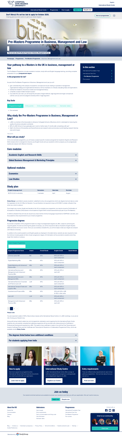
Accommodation (11, 412)
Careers (9, 414)
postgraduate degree (25, 73)
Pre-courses (86, 79)
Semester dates (40, 418)
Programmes (54, 10)
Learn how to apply (17, 380)
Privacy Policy (38, 426)
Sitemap (74, 426)
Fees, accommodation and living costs (46, 414)
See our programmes (102, 15)
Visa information (40, 416)
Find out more (89, 380)
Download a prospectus (26, 426)
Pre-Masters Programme (91, 76)
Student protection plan (63, 426)
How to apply (66, 10)
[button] (105, 428)
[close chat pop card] (118, 414)
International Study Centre (107, 5)
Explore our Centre (54, 380)
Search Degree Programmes (16, 243)
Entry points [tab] (29, 106)
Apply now (77, 10)
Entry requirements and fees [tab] (46, 106)
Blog (8, 416)
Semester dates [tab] (65, 106)
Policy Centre (21, 329)
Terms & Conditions (50, 426)
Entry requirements (41, 412)
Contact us (15, 426)
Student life (10, 410)
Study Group (11, 201)
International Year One (89, 73)
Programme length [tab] (15, 106)
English (112, 2)
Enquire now (87, 10)
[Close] (114, 15)
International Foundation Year (91, 71)
